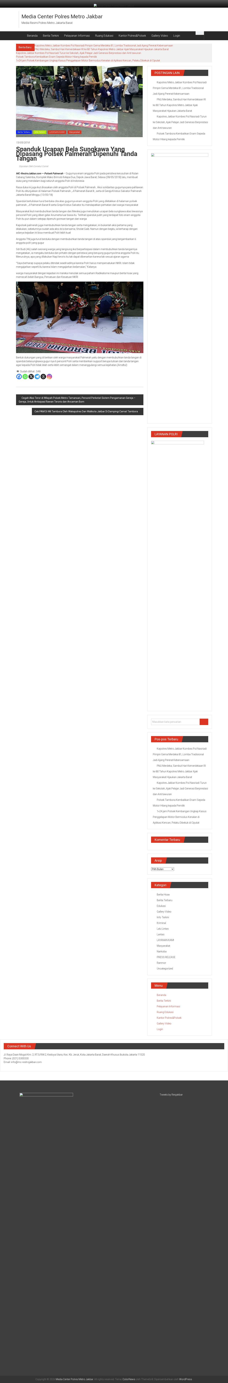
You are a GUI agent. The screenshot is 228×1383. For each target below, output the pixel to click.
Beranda (32, 35)
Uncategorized (165, 968)
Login (176, 35)
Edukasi (161, 906)
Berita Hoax (163, 894)
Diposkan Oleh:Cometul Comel (33, 166)
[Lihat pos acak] (208, 36)
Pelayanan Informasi (77, 35)
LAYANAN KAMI (57, 132)
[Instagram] (49, 376)
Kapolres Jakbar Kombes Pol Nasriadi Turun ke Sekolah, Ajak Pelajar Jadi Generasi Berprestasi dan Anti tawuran (78, 53)
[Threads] (43, 376)
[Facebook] (19, 376)
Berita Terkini (51, 35)
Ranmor (161, 962)
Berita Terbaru (23, 132)
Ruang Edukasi (104, 35)
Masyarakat (74, 132)
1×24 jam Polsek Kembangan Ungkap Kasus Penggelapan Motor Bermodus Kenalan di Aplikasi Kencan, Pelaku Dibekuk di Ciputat (88, 60)
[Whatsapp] (25, 376)
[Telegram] (37, 376)
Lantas (160, 934)
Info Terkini (40, 132)
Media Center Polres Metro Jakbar (62, 16)
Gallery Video (159, 35)
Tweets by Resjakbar (171, 1094)
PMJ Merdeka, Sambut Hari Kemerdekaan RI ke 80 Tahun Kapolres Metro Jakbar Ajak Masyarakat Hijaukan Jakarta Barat (102, 49)
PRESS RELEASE (166, 957)
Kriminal (161, 923)
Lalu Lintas (163, 928)
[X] (31, 376)
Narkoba (162, 951)
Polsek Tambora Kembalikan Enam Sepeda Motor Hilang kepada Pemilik (56, 56)
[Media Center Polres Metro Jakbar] (20, 35)
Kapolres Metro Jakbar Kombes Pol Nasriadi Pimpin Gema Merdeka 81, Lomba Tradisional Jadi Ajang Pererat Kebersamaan (104, 45)
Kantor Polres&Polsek (132, 35)
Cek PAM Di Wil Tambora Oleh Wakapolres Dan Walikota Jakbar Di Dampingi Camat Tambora (86, 411)
